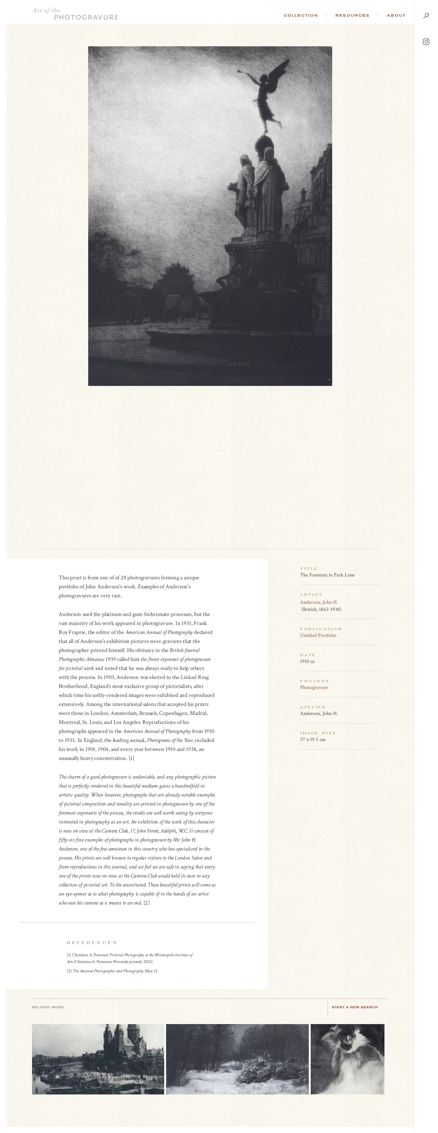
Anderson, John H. (319, 602)
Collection (301, 15)
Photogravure (314, 687)
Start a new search (355, 1007)
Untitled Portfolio (318, 635)
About (396, 15)
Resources (352, 15)
